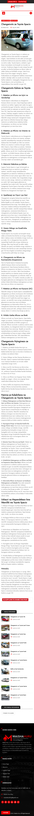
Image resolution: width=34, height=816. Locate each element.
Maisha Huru (5, 27)
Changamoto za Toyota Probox (18, 678)
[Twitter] (5, 802)
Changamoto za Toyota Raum (18, 695)
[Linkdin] (12, 802)
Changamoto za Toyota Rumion (18, 660)
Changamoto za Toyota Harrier (18, 686)
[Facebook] (2, 802)
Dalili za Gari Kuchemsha (17, 669)
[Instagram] (18, 802)
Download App (22, 1)
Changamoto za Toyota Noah (18, 651)
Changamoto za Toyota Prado (18, 643)
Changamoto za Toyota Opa (18, 634)
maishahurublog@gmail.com (11, 797)
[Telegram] (15, 802)
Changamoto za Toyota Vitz (17, 617)
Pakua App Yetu (14, 20)
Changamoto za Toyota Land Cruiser (20, 625)
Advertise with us (12, 1)
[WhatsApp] (9, 802)
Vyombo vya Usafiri (6, 20)
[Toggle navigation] (3, 13)
